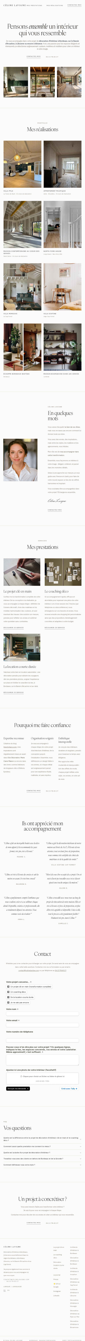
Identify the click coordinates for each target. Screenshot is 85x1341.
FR (5, 1290)
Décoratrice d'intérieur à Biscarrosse (74, 1324)
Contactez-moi (74, 5)
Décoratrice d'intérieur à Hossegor (74, 1303)
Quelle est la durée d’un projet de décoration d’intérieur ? (27, 1153)
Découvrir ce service (14, 627)
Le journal (56, 1275)
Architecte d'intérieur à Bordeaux (74, 1250)
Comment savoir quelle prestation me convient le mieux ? (27, 1146)
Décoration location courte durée (58, 1265)
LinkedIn (56, 1296)
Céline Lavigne (15, 5)
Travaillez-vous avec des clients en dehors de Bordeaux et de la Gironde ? (33, 1159)
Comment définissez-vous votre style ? (19, 1165)
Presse (55, 1279)
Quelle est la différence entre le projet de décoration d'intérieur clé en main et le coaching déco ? (41, 1139)
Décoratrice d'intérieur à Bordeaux (74, 1261)
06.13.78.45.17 (52, 57)
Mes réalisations (55, 5)
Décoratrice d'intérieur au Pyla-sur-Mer (74, 1314)
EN (8, 1290)
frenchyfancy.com (10, 747)
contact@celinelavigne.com (28, 970)
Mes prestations (34, 5)
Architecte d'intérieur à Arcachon (74, 1271)
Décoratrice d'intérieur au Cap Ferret (74, 1282)
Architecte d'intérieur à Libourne (74, 1292)
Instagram (57, 1291)
